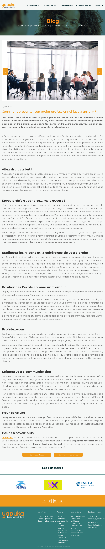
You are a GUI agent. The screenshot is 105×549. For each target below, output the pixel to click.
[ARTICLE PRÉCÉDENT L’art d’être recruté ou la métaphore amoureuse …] (5, 71)
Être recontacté (37, 455)
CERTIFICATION (83, 5)
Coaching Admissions (46, 519)
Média (60, 535)
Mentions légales (78, 516)
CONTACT (98, 5)
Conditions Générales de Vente (76, 525)
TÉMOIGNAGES (66, 5)
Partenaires (62, 533)
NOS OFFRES (33, 5)
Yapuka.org (64, 546)
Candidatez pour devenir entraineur (62, 539)
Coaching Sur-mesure (47, 521)
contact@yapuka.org (95, 519)
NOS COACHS (50, 5)
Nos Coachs (62, 530)
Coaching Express (45, 516)
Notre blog (75, 535)
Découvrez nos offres (68, 455)
